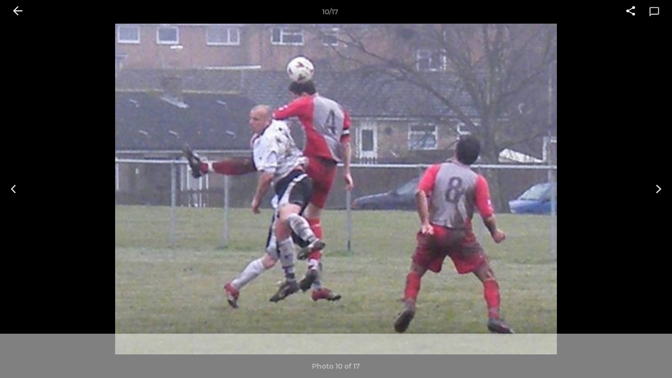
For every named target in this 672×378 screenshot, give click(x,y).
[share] (631, 12)
